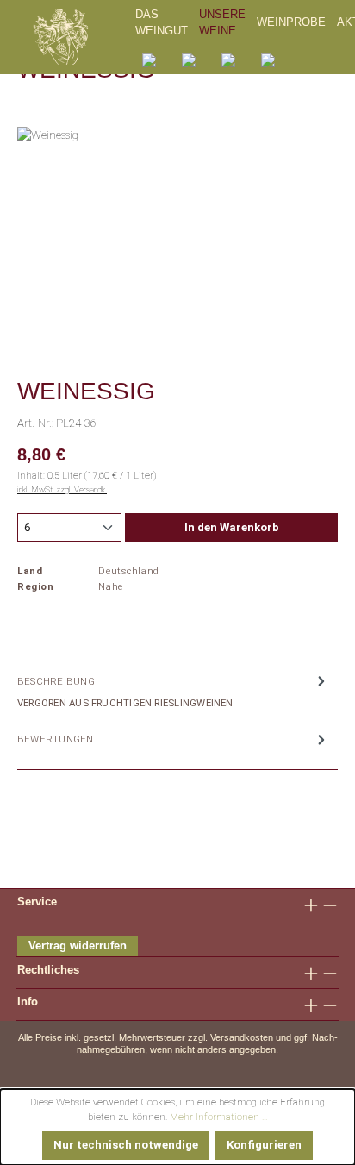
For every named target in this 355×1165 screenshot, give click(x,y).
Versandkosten (241, 1037)
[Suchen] (149, 59)
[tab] (173, 691)
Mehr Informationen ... (218, 1117)
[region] (177, 224)
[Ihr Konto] (189, 59)
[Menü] (268, 59)
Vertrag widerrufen (77, 945)
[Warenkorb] (228, 59)
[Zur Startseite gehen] (81, 37)
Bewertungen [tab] (55, 739)
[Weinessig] (177, 224)
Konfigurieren (264, 1144)
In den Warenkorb (231, 527)
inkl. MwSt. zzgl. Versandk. (62, 489)
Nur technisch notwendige (125, 1144)
